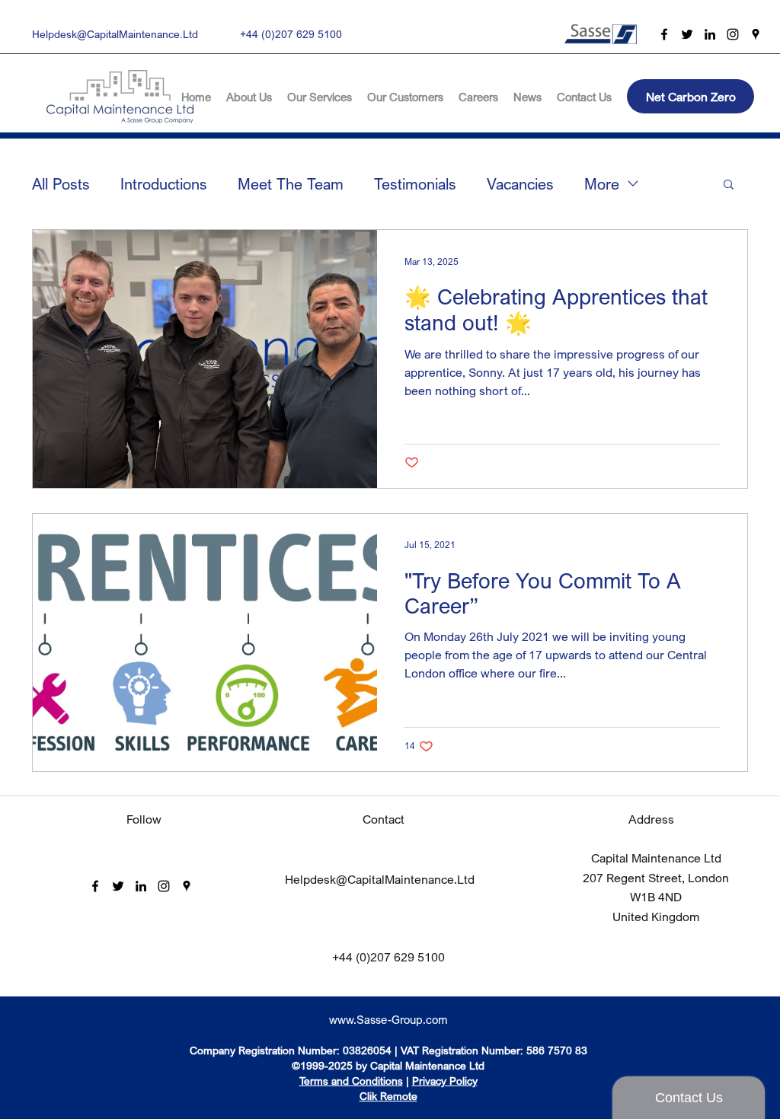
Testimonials (415, 183)
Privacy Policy (445, 1080)
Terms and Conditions (351, 1080)
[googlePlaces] (755, 34)
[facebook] (664, 34)
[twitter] (687, 34)
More (601, 183)
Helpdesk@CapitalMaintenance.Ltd (115, 33)
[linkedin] (710, 34)
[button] (728, 185)
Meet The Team (291, 183)
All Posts (61, 183)
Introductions (163, 183)
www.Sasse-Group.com (388, 1019)
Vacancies (520, 183)
